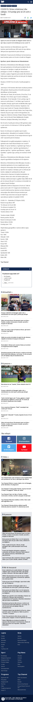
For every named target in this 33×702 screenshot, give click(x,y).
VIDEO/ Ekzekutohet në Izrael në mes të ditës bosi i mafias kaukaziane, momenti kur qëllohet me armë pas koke (16, 577)
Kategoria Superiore (6, 658)
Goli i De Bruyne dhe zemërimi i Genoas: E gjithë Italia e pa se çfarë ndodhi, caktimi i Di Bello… (16, 558)
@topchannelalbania (24, 441)
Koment (19, 638)
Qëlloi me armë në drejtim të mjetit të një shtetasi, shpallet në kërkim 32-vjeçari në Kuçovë (16, 339)
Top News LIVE (4, 648)
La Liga (3, 664)
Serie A (3, 666)
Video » (5, 457)
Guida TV (3, 690)
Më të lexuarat (9, 567)
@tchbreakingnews (9, 450)
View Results (11, 282)
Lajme (3, 633)
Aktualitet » (7, 292)
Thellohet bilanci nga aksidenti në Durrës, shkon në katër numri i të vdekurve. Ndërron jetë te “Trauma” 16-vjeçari (16, 612)
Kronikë (3, 638)
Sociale (3, 644)
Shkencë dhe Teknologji (23, 642)
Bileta (19, 679)
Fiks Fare (3, 684)
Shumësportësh (5, 668)
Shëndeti (20, 662)
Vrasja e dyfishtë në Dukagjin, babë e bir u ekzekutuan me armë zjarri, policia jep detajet (14, 314)
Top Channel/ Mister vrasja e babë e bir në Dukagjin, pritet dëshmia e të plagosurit (16, 484)
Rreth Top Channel (22, 677)
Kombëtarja (4, 655)
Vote (5, 282)
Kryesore (9, 5)
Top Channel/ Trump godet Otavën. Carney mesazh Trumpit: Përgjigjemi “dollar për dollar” (16, 489)
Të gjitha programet (6, 688)
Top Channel (9, 441)
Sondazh (6, 269)
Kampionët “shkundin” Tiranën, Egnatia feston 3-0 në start (16, 416)
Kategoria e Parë (5, 660)
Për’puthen (4, 679)
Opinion (19, 636)
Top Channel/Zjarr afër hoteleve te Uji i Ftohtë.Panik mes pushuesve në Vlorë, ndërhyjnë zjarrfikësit (16, 478)
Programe (5, 674)
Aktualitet (3, 5)
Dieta (19, 664)
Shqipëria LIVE (4, 681)
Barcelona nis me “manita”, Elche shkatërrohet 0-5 (16, 385)
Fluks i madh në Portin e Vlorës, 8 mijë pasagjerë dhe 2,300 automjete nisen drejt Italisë (14, 546)
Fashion (19, 660)
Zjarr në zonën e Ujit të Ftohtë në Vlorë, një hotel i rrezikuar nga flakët (15, 331)
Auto (19, 644)
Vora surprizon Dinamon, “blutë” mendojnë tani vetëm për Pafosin (14, 409)
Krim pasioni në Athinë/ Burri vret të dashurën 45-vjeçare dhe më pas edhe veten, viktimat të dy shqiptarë (15, 540)
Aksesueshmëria (22, 689)
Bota (19, 633)
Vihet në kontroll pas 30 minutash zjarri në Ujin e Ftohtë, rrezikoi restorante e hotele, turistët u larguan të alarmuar (15, 323)
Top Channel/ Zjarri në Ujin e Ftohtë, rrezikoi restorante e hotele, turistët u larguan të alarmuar (15, 495)
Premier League (5, 662)
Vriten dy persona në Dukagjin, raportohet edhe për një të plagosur (16, 582)
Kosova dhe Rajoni (22, 640)
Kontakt (19, 681)
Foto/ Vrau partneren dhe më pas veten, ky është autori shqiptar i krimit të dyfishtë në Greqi (16, 616)
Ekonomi (3, 642)
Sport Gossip (4, 670)
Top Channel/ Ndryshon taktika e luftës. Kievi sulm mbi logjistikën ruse (15, 500)
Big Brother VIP (4, 677)
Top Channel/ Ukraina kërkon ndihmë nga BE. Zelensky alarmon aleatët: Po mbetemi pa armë (15, 506)
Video (2, 646)
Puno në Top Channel (23, 684)
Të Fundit (14, 5)
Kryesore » (7, 363)
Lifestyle (20, 658)
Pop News (21, 653)
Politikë (3, 636)
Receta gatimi (21, 666)
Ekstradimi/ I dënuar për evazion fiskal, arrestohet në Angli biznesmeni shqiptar (15, 346)
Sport (3, 653)
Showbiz (20, 655)
